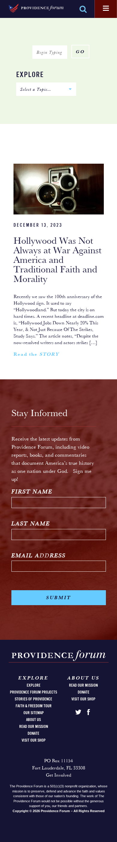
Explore (30, 75)
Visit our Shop (34, 740)
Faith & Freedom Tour (34, 706)
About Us (33, 720)
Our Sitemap (33, 713)
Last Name (30, 524)
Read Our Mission (33, 727)
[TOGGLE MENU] (106, 9)
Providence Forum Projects (33, 692)
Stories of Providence (33, 699)
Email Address (38, 556)
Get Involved (58, 775)
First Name (31, 492)
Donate (33, 733)
